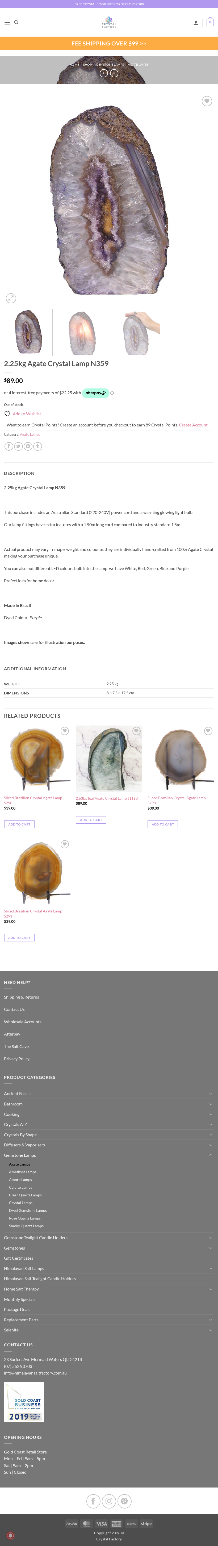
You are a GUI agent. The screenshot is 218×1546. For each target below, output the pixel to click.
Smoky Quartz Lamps (26, 1226)
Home (74, 64)
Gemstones (14, 1247)
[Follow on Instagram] (109, 1501)
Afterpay (12, 1033)
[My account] (196, 22)
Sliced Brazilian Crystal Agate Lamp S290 (33, 800)
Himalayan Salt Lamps (24, 1268)
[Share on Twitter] (18, 446)
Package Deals (17, 1309)
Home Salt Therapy (21, 1288)
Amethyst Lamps (22, 1172)
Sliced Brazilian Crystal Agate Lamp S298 (177, 800)
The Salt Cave (16, 1046)
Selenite (11, 1329)
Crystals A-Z (15, 1124)
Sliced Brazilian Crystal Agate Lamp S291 (33, 913)
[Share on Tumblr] (37, 446)
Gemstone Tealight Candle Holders (36, 1237)
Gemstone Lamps (110, 64)
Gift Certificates (18, 1257)
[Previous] (15, 200)
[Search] (16, 22)
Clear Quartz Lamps (25, 1195)
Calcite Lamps (20, 1187)
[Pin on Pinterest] (28, 446)
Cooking (11, 1114)
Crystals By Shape (20, 1134)
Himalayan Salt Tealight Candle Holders (40, 1278)
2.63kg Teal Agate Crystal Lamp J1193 (107, 798)
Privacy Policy (17, 1058)
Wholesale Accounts (22, 1021)
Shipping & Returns (21, 996)
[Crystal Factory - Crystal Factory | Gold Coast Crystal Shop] (109, 23)
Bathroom (13, 1103)
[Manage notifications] (10, 1535)
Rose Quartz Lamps (25, 1218)
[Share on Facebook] (9, 446)
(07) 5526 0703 (18, 1366)
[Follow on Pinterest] (125, 1501)
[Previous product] (114, 73)
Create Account (193, 424)
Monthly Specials (19, 1299)
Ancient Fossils (17, 1093)
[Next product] (104, 73)
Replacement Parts (21, 1319)
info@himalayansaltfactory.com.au (35, 1372)
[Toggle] (211, 1093)
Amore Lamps (20, 1179)
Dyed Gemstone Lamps (28, 1210)
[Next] (203, 200)
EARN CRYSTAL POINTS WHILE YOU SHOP (109, 4)
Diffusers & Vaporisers (24, 1144)
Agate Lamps (138, 64)
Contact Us (14, 1009)
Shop (87, 64)
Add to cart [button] (19, 824)
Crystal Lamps (20, 1202)
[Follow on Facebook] (93, 1501)
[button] (7, 22)
